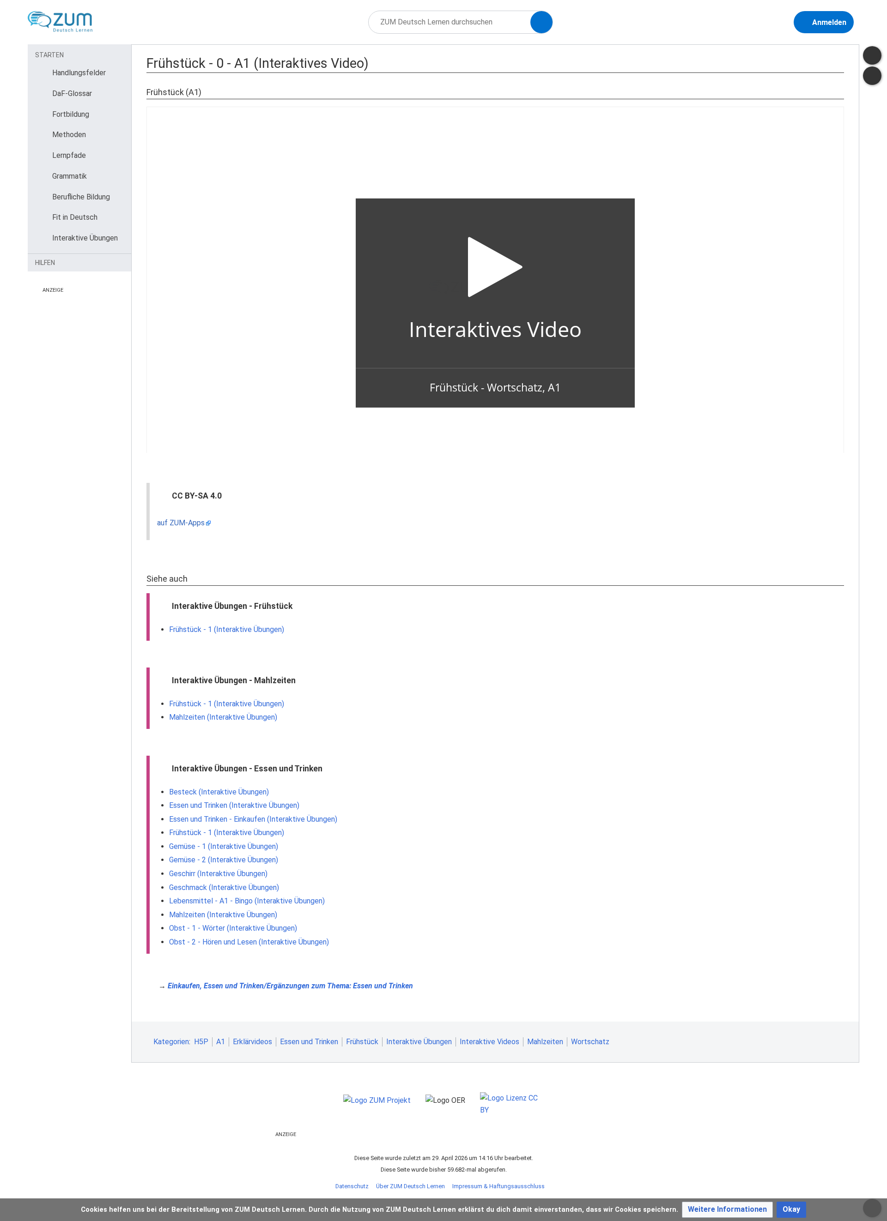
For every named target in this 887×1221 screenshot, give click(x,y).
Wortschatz (590, 1041)
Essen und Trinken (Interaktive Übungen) (234, 805)
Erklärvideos (252, 1041)
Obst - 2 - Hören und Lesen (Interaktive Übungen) (249, 942)
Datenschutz (352, 1186)
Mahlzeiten (545, 1041)
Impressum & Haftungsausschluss (498, 1186)
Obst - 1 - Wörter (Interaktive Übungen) (233, 928)
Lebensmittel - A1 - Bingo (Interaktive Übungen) (247, 900)
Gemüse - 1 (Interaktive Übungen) (223, 846)
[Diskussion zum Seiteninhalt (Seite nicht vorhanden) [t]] (872, 55)
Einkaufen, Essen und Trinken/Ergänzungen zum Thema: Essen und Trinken (290, 985)
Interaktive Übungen (419, 1041)
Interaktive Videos (489, 1041)
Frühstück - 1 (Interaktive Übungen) (226, 629)
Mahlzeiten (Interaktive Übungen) (223, 717)
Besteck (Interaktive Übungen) (219, 792)
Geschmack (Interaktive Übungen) (224, 887)
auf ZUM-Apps (181, 522)
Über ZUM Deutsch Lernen (410, 1186)
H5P (201, 1041)
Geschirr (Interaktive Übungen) (218, 873)
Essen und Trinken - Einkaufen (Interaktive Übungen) (253, 819)
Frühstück (362, 1041)
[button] (727, 1210)
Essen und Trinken (309, 1041)
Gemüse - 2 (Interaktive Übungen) (223, 859)
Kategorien (171, 1041)
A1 (220, 1041)
